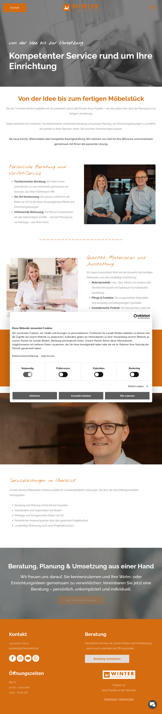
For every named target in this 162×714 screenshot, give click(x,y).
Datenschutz (126, 699)
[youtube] (28, 659)
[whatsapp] (35, 659)
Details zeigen (136, 386)
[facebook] (12, 659)
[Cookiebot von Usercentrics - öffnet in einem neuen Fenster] (136, 316)
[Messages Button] (152, 704)
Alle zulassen (127, 395)
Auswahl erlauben (81, 395)
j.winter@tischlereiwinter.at (23, 648)
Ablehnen (34, 395)
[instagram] (20, 659)
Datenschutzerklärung (25, 356)
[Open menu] (153, 7)
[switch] (63, 374)
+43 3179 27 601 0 (19, 643)
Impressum (47, 356)
